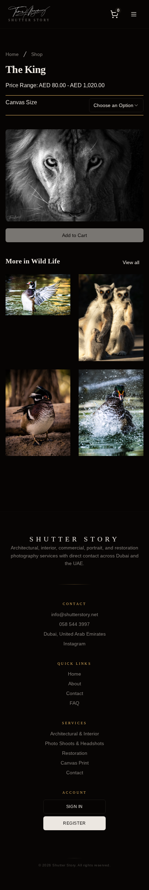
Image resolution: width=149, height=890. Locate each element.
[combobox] (116, 105)
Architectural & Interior (74, 733)
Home (12, 54)
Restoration (74, 753)
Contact (74, 693)
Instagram (74, 643)
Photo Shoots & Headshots (74, 743)
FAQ (74, 703)
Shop (37, 54)
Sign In (74, 806)
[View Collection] (58, 349)
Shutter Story (74, 539)
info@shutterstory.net (74, 614)
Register (74, 823)
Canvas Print (75, 763)
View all (131, 262)
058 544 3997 (74, 624)
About (74, 683)
